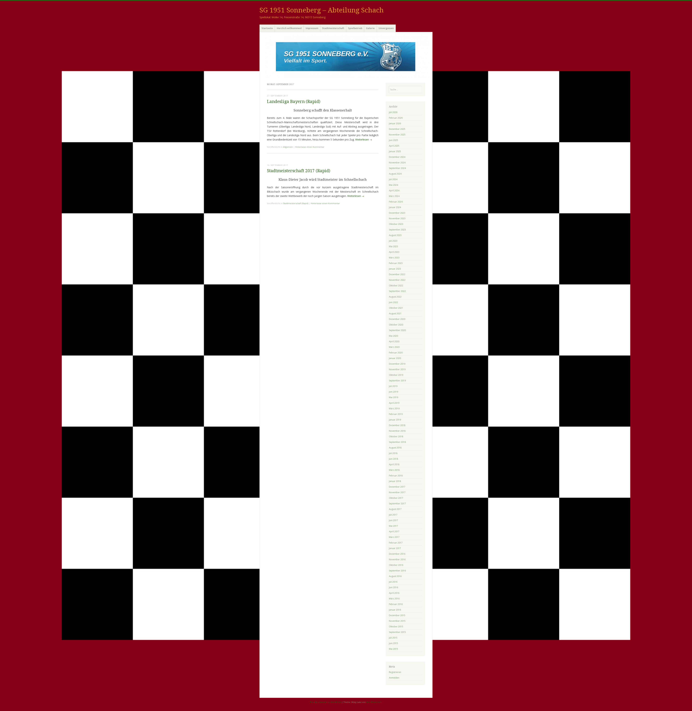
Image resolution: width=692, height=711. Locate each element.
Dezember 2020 (397, 319)
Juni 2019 (393, 391)
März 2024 (394, 196)
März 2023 (394, 257)
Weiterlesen (363, 139)
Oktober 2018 (396, 436)
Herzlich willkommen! (289, 28)
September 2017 (397, 503)
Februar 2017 (396, 542)
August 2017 (395, 509)
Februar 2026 (396, 117)
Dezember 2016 (397, 553)
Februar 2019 (396, 414)
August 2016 (395, 576)
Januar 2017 (395, 548)
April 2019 (394, 402)
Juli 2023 (393, 240)
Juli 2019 (393, 386)
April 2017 (394, 531)
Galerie (370, 28)
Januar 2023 (395, 268)
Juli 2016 (393, 581)
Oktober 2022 (396, 285)
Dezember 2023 (397, 212)
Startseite (267, 28)
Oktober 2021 (396, 307)
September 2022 (397, 291)
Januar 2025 (395, 151)
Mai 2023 (393, 246)
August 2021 (395, 313)
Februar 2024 (396, 201)
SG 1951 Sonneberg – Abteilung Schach (322, 10)
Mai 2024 (393, 184)
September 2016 (397, 570)
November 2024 (397, 162)
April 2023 (394, 252)
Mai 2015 (393, 648)
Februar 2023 (396, 263)
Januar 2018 (395, 481)
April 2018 (394, 464)
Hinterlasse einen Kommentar (309, 147)
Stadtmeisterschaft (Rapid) (295, 203)
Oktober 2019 (396, 375)
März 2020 (394, 347)
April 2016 (394, 593)
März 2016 (394, 598)
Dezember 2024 (397, 157)
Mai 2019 (393, 397)
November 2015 (397, 620)
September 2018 (397, 442)
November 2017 (397, 492)
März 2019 (394, 408)
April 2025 (394, 145)
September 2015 (397, 632)
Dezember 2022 (397, 274)
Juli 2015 (393, 637)
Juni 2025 (393, 140)
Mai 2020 (393, 335)
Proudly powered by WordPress (325, 702)
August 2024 (395, 173)
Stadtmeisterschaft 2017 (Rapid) (298, 170)
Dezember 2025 (397, 129)
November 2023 (397, 218)
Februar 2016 (396, 604)
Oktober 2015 (396, 626)
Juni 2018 (393, 458)
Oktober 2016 (396, 565)
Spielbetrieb (355, 28)
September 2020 (397, 330)
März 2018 (394, 470)
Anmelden (394, 677)
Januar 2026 (395, 123)
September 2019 (397, 380)
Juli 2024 (393, 179)
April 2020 (394, 341)
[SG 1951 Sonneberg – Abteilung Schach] (346, 56)
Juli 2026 (393, 112)
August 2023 (395, 235)
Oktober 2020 (396, 324)
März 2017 (394, 537)
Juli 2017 (393, 514)
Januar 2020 (395, 358)
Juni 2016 (393, 587)
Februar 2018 (396, 475)
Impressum (312, 28)
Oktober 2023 (396, 224)
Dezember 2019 (397, 363)
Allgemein (288, 147)
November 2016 (397, 559)
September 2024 (397, 168)
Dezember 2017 (397, 486)
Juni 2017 (393, 520)
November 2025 (397, 134)
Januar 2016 (395, 609)
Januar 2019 (395, 419)
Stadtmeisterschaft (333, 28)
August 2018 (395, 447)
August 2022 (395, 296)
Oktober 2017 (396, 497)
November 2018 (397, 430)
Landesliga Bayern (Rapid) (293, 101)
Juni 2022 (393, 302)
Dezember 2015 (397, 615)
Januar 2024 (395, 207)
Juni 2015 (393, 643)
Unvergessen (386, 28)
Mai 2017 (393, 525)
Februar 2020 (396, 352)
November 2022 (397, 279)
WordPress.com (374, 702)
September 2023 (397, 229)
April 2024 (394, 190)
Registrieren (395, 672)
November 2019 (397, 369)
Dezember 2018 (397, 425)
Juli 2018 (393, 453)
